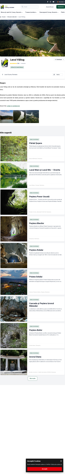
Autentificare (50, 7)
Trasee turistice (30, 12)
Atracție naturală (12, 17)
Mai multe (32, 378)
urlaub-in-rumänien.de (13, 106)
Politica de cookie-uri (56, 464)
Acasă (4, 17)
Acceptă (44, 469)
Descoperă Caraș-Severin (48, 12)
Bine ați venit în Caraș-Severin (11, 12)
